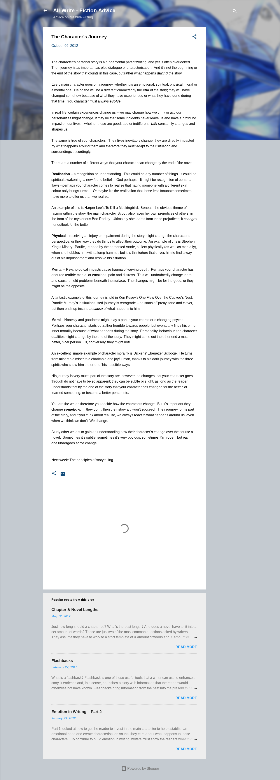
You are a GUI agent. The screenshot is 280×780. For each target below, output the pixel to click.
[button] (194, 37)
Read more (186, 647)
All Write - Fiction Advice (84, 10)
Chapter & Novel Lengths (74, 609)
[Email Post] (62, 475)
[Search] (234, 12)
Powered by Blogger (142, 768)
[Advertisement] (223, 93)
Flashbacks (62, 660)
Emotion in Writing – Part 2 (76, 711)
